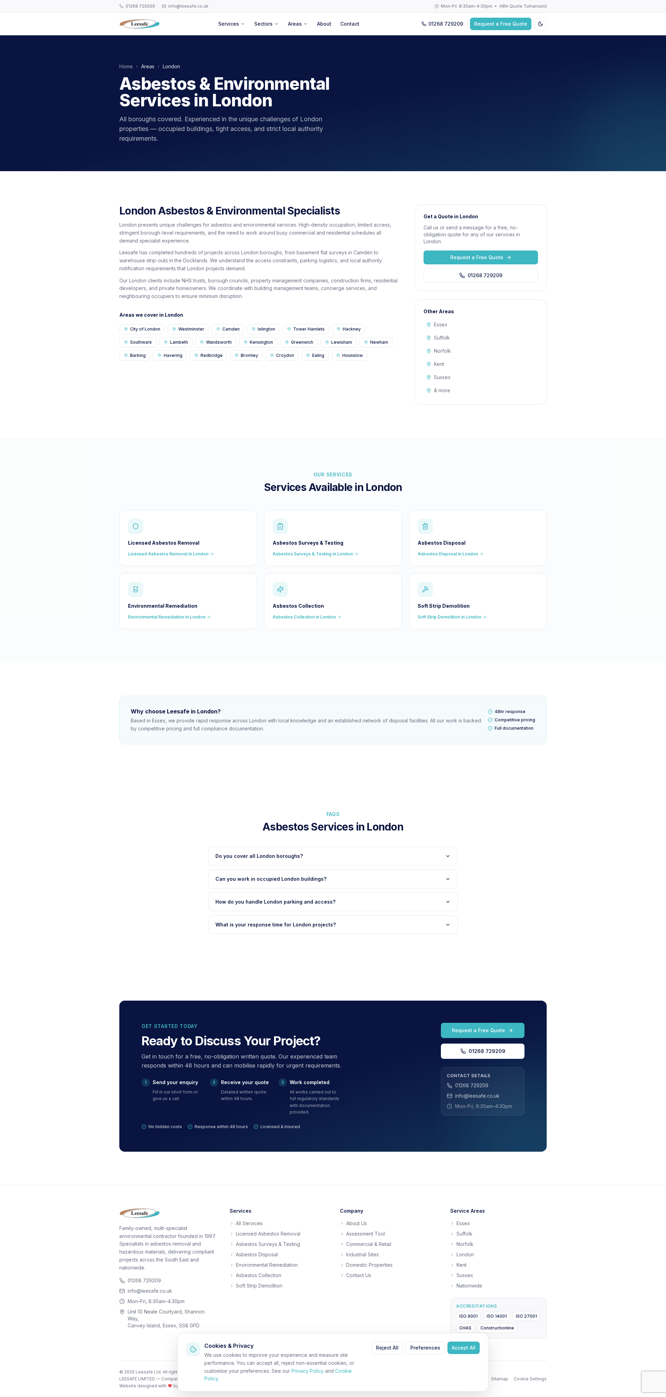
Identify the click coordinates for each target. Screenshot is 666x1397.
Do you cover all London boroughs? (259, 856)
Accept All (464, 1348)
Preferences (425, 1348)
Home (126, 66)
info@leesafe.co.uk (188, 6)
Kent (439, 364)
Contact (349, 24)
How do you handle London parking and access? (275, 902)
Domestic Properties (369, 1265)
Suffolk (442, 338)
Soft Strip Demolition (259, 1286)
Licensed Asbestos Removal (268, 1234)
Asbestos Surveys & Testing (268, 1244)
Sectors (263, 24)
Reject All (387, 1348)
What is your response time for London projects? (275, 925)
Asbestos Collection (258, 1275)
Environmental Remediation (267, 1265)
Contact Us (358, 1275)
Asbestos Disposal (257, 1254)
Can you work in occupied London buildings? (270, 879)
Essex (440, 324)
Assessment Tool (365, 1234)
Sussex (442, 377)
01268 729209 (140, 6)
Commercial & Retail (368, 1244)
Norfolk (442, 351)
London (465, 1254)
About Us (356, 1223)
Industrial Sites (362, 1254)
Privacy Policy (307, 1371)
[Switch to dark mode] (540, 24)
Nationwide (469, 1286)
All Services (249, 1223)
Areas (295, 24)
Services (228, 24)
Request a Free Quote (500, 24)
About (324, 24)
